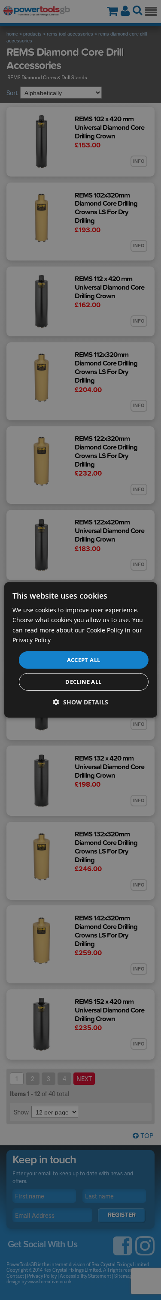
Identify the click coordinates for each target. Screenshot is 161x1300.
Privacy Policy (31, 639)
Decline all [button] (83, 682)
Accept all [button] (83, 660)
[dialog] (80, 650)
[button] (80, 702)
